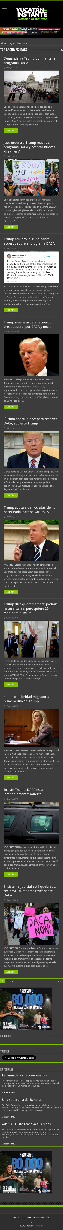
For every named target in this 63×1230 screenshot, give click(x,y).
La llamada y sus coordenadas (24, 1075)
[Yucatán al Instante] (31, 13)
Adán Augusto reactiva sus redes (26, 1124)
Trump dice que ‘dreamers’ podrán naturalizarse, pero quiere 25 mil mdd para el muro (30, 608)
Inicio (3, 43)
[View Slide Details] (26, 1009)
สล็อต (48, 1217)
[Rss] (31, 1222)
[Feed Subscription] (62, 50)
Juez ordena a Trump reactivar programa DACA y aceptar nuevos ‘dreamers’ (29, 147)
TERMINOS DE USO (34, 1217)
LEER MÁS (11, 130)
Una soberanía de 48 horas (22, 1100)
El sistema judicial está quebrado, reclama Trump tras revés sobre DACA (30, 890)
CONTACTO (17, 1217)
